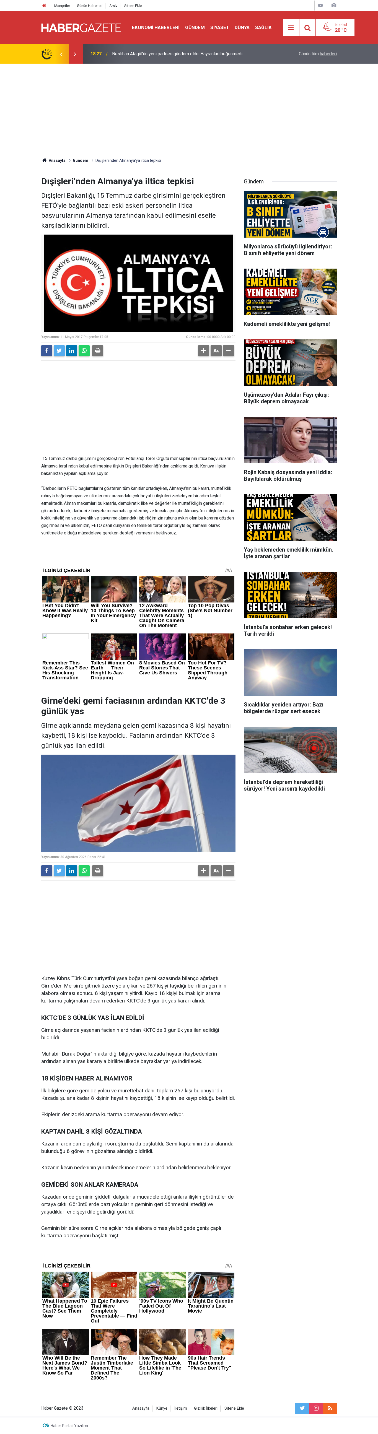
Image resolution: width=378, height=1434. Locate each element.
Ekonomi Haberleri (156, 27)
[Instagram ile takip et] (316, 1408)
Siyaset (219, 27)
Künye (161, 1408)
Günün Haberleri (89, 6)
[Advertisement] (189, 110)
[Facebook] (46, 350)
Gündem (195, 27)
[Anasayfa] (44, 6)
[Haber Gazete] (81, 27)
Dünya (242, 27)
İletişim (180, 1408)
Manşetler (62, 6)
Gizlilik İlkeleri (206, 1408)
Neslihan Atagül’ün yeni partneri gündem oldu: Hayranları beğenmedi (177, 53)
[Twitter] (59, 350)
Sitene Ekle (133, 6)
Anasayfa (140, 1408)
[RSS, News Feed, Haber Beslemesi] (330, 1408)
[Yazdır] (97, 350)
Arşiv (113, 6)
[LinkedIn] (71, 350)
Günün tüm (318, 53)
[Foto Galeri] (334, 5)
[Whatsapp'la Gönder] (84, 350)
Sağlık (263, 27)
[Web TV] (320, 5)
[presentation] (61, 54)
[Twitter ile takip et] (302, 1408)
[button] (203, 350)
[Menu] (291, 28)
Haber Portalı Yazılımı (69, 1425)
